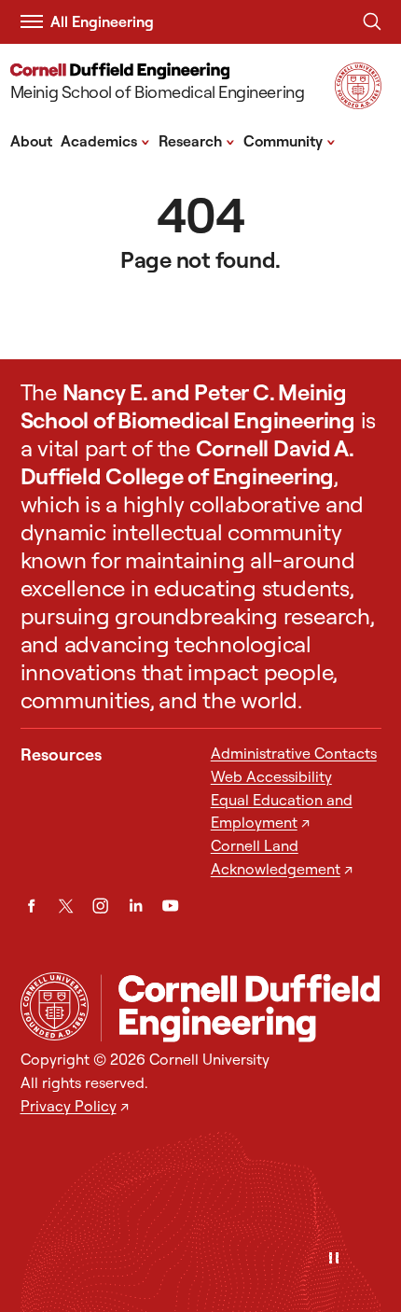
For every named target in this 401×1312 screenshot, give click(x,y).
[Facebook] (31, 905)
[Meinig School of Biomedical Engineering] (241, 1008)
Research (197, 140)
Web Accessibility (271, 776)
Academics (105, 140)
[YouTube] (170, 905)
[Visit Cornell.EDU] (358, 103)
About (31, 141)
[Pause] (334, 1259)
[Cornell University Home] (55, 1006)
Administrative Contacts (294, 753)
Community (289, 140)
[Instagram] (100, 905)
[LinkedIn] (135, 905)
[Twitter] (65, 905)
